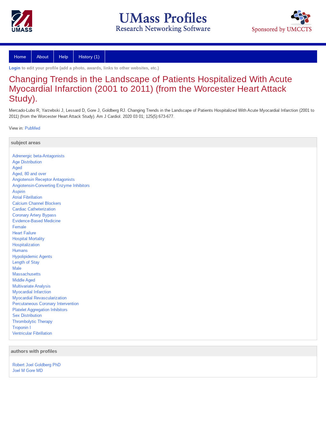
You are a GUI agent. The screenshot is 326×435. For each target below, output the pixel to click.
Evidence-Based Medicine (36, 220)
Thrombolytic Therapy (32, 321)
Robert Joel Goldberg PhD (36, 364)
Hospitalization (25, 244)
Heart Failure (24, 233)
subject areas (25, 142)
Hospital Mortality (28, 238)
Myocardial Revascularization (39, 298)
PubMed (32, 128)
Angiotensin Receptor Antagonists (43, 179)
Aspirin (18, 191)
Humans (20, 250)
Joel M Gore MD (27, 370)
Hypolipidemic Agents (32, 256)
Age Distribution (27, 162)
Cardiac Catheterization (33, 209)
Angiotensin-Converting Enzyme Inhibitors (51, 185)
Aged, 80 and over (29, 173)
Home (20, 56)
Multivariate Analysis (31, 286)
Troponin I (21, 327)
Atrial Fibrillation (27, 197)
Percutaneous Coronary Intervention (45, 303)
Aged (17, 167)
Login (14, 68)
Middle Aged (23, 280)
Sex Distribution (27, 315)
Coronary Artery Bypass (34, 215)
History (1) (89, 56)
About (42, 56)
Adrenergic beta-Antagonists (38, 155)
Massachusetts (26, 274)
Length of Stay (25, 262)
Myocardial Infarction (31, 291)
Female (19, 227)
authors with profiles (34, 351)
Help (63, 56)
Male (16, 268)
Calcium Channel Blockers (36, 203)
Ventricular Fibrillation (32, 333)
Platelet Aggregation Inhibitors (39, 309)
